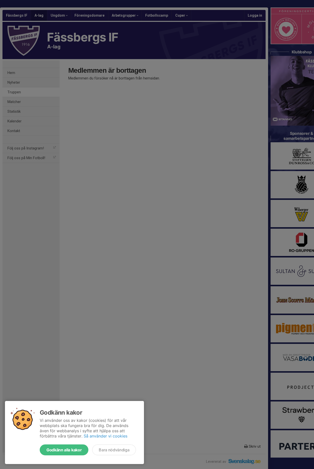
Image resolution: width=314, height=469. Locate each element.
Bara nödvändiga (114, 449)
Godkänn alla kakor (64, 449)
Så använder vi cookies (105, 435)
